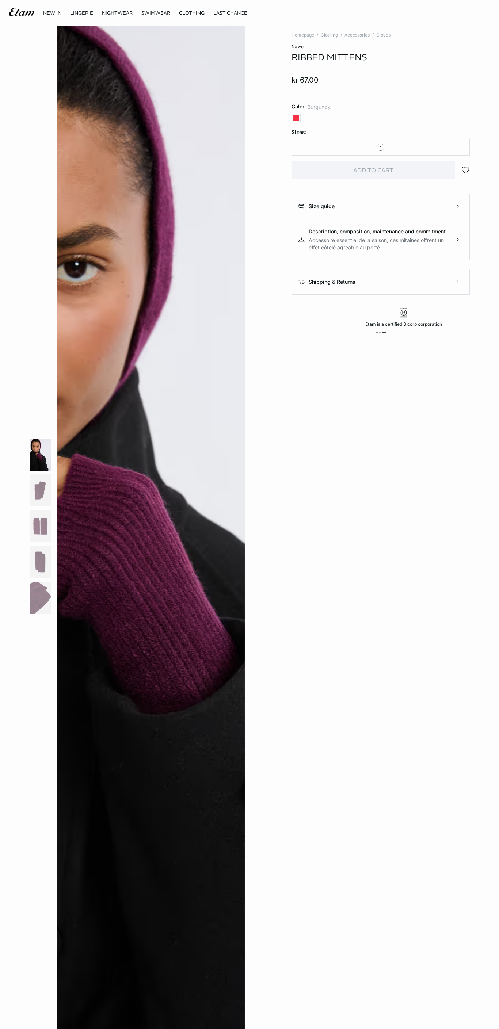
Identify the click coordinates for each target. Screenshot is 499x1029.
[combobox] (381, 147)
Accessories (357, 35)
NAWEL (298, 46)
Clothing (329, 35)
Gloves (383, 35)
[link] (52, 13)
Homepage (303, 35)
